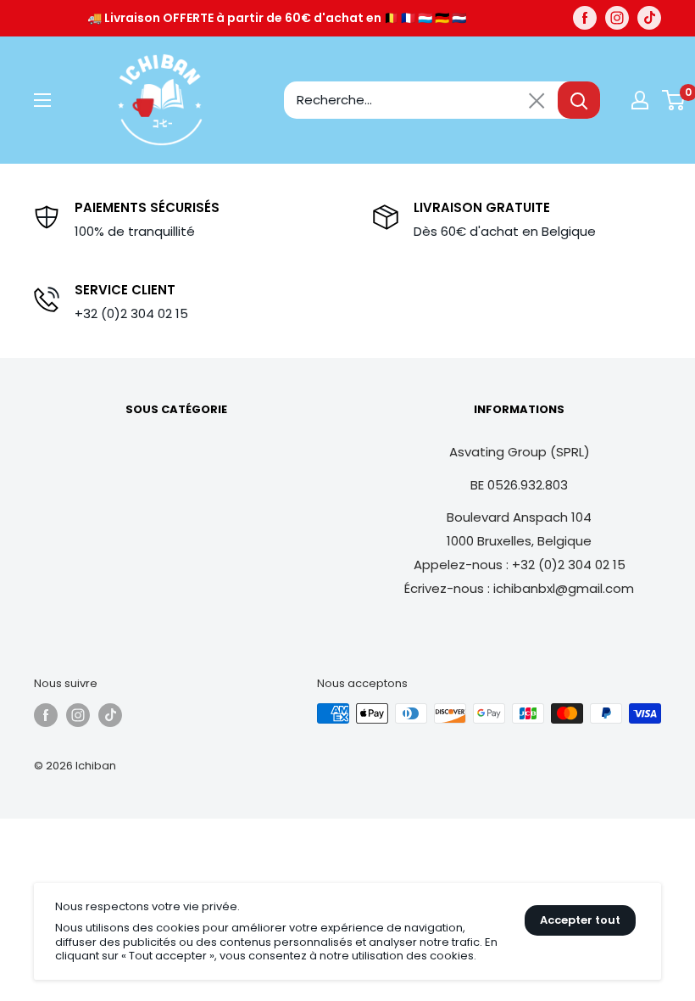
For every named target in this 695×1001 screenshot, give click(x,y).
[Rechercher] (579, 100)
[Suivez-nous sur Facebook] (585, 18)
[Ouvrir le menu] (42, 100)
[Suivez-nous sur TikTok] (649, 18)
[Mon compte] (639, 100)
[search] (421, 100)
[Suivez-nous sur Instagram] (617, 18)
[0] (674, 100)
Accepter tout (580, 920)
